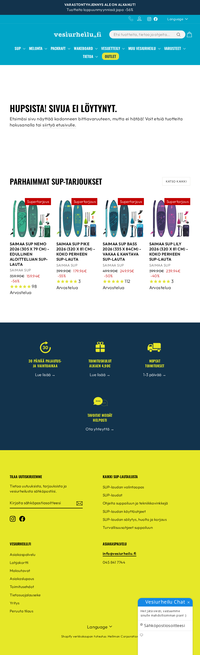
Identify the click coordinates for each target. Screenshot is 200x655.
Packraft (59, 48)
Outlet (110, 56)
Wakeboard (84, 48)
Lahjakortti (19, 562)
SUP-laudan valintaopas (123, 487)
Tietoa (88, 56)
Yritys (15, 603)
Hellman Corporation (123, 636)
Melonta (36, 48)
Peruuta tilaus (21, 611)
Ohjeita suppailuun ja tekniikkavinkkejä (135, 503)
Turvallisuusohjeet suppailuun (128, 527)
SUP (18, 48)
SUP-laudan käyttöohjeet (124, 511)
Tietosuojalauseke (25, 595)
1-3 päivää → (154, 374)
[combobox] (142, 34)
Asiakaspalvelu (22, 554)
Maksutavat (20, 570)
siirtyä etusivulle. (59, 125)
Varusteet (173, 48)
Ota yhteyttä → (100, 429)
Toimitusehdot (22, 586)
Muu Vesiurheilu (142, 48)
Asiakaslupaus (22, 578)
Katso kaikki (176, 181)
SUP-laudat (112, 495)
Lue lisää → (45, 374)
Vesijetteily (111, 48)
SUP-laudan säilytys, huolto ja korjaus (135, 519)
